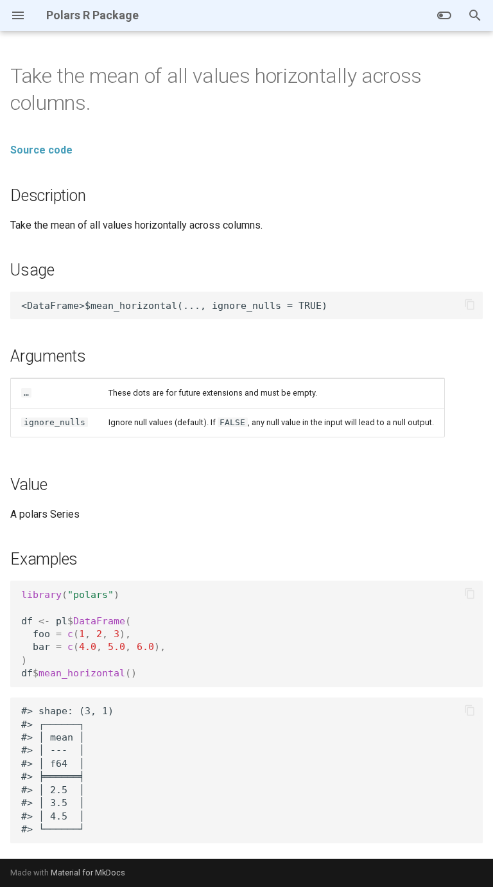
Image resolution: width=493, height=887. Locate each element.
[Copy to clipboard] (470, 304)
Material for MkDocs (88, 872)
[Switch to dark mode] (444, 15)
